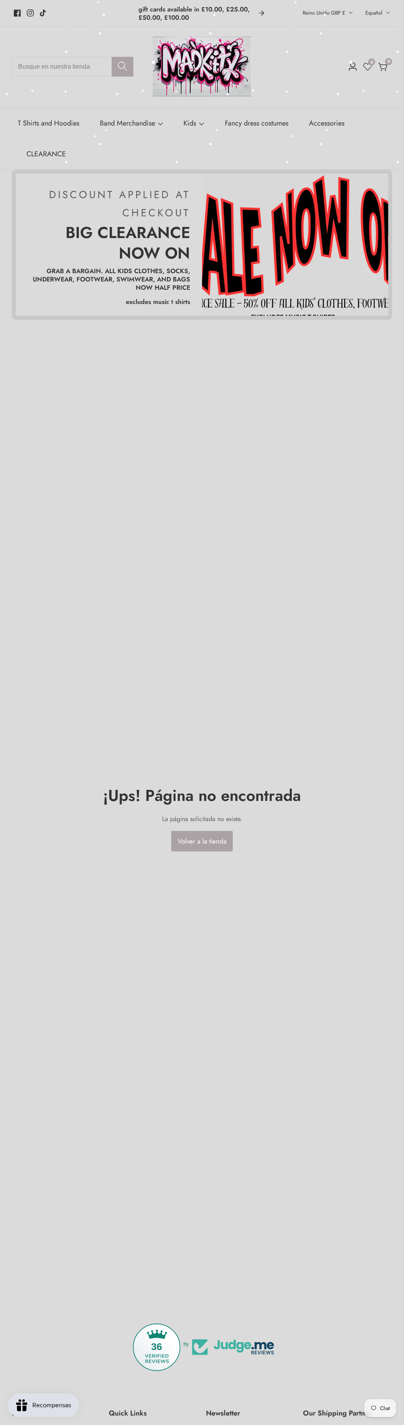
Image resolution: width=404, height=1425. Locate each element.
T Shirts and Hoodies (48, 123)
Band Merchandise (127, 123)
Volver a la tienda (202, 841)
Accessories (326, 123)
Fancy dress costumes (256, 123)
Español (374, 13)
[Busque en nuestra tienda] (122, 67)
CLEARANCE (46, 154)
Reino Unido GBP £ (325, 13)
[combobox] (72, 67)
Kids (189, 123)
